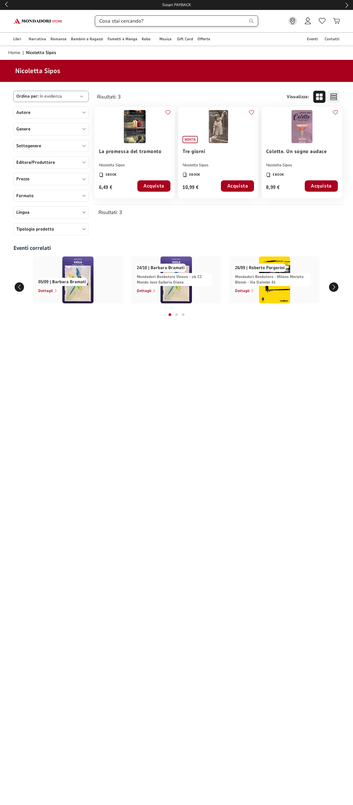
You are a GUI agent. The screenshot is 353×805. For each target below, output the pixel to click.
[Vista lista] (334, 97)
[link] (292, 21)
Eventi (312, 39)
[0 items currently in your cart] (336, 21)
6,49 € (106, 188)
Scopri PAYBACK (176, 4)
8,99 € (273, 188)
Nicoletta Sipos (112, 165)
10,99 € (191, 188)
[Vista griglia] (319, 97)
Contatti (332, 39)
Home (15, 53)
